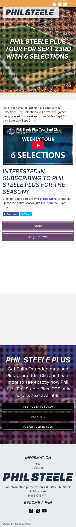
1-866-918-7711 (38, 495)
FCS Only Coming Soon (38, 426)
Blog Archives (38, 237)
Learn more (38, 416)
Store (38, 226)
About (38, 463)
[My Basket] (70, 3)
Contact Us (38, 467)
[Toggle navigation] (68, 12)
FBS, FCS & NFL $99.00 (38, 406)
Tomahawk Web (23, 524)
